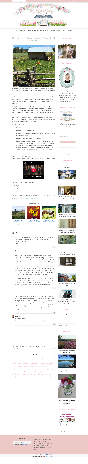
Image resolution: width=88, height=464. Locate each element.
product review (49, 374)
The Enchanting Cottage (43, 363)
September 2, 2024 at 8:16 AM (20, 234)
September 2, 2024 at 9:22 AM (20, 294)
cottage (25, 366)
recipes (18, 377)
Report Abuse (62, 431)
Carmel (13, 358)
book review (19, 366)
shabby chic (23, 377)
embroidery (20, 371)
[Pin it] (54, 195)
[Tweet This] (50, 195)
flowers (32, 371)
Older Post (51, 348)
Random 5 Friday (25, 363)
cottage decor (31, 366)
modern (24, 374)
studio (32, 377)
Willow (17, 316)
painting (35, 374)
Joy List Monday (19, 360)
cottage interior (15, 369)
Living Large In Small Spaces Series (30, 360)
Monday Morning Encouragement (29, 198)
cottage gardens (46, 366)
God (17, 198)
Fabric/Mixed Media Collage (35, 358)
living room (19, 374)
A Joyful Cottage (48, 454)
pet (39, 374)
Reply (54, 247)
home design (48, 371)
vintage (49, 377)
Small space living (33, 363)
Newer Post (16, 348)
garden (43, 371)
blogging (14, 366)
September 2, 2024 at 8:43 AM (20, 253)
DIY (28, 358)
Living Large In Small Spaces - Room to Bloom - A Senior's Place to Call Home (67, 198)
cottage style (35, 369)
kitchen (13, 374)
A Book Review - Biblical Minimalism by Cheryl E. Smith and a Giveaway (67, 301)
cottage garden (38, 366)
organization (29, 374)
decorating (14, 371)
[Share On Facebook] (52, 195)
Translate (27, 444)
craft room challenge (44, 369)
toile (41, 377)
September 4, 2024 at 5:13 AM (20, 318)
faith (25, 371)
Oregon (19, 363)
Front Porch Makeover (67, 44)
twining (45, 377)
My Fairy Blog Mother (50, 456)
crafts (51, 369)
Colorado (24, 358)
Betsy (17, 233)
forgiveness (37, 371)
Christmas (19, 358)
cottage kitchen (23, 369)
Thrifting (51, 363)
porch (43, 374)
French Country (51, 358)
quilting (13, 377)
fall (28, 371)
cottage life (29, 369)
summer (37, 377)
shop (29, 377)
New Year (14, 363)
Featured (44, 358)
